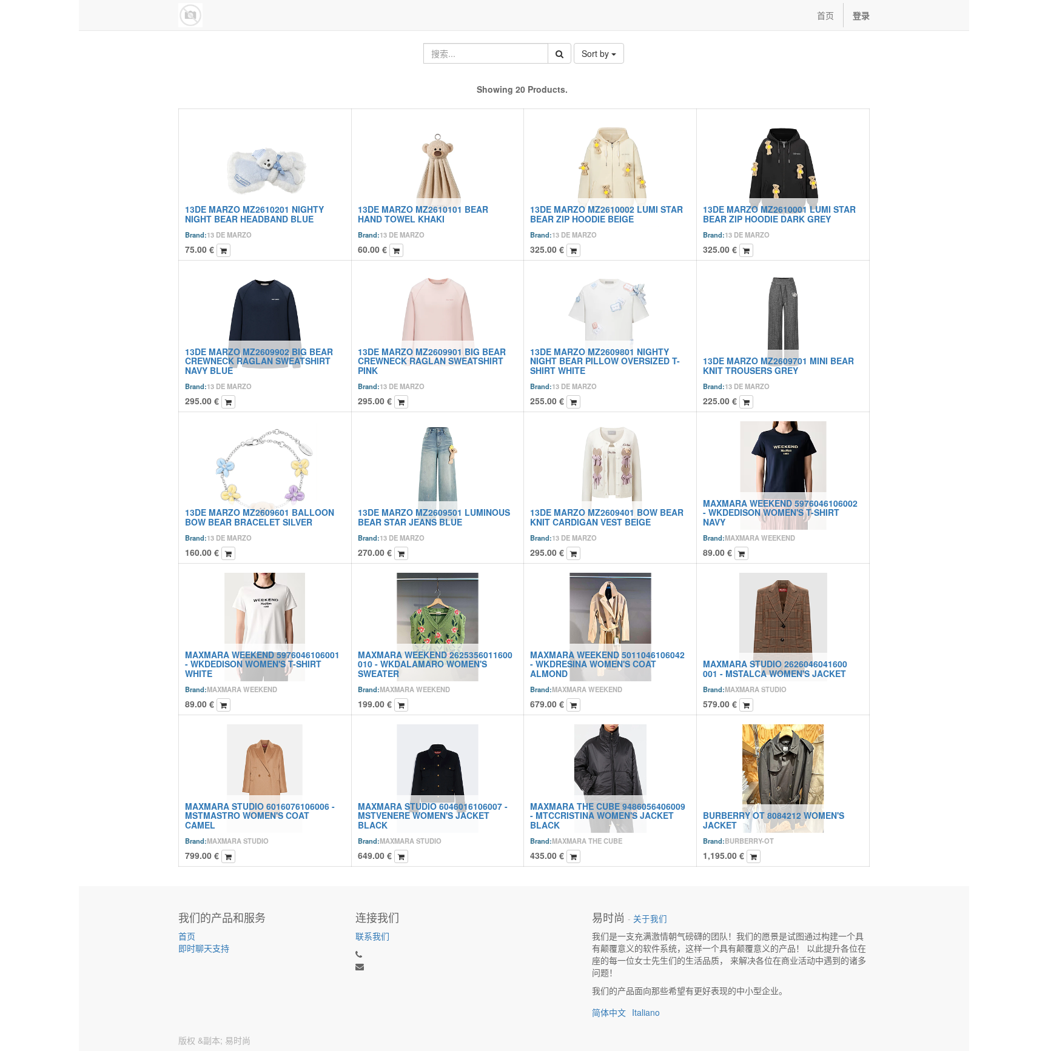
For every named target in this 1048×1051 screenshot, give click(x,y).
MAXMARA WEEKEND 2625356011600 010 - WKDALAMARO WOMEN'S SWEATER (435, 664)
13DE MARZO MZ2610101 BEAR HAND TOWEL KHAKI (423, 213)
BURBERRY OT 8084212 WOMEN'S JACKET (773, 819)
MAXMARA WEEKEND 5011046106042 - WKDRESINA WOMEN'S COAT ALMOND (607, 664)
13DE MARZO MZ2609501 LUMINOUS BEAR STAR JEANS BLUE (434, 516)
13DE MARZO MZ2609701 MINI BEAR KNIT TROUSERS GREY (778, 365)
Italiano (646, 1012)
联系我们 (372, 936)
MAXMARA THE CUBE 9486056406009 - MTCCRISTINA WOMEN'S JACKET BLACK (607, 815)
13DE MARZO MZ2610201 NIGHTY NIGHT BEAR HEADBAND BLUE (254, 213)
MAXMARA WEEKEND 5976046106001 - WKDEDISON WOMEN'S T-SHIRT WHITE (262, 664)
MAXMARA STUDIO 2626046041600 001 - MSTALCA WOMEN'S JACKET (775, 668)
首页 (186, 936)
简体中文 (609, 1012)
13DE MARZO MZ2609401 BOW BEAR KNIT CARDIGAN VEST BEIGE (607, 516)
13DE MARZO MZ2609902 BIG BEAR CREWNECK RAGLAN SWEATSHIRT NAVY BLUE (259, 360)
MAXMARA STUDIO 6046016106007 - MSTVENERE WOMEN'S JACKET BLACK (433, 815)
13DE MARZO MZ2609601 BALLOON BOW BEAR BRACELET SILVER (259, 516)
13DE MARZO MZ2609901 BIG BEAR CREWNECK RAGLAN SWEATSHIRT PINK (432, 360)
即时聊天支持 (203, 948)
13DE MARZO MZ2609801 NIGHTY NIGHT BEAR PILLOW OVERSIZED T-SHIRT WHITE (605, 360)
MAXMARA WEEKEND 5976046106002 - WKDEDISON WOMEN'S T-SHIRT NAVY (780, 512)
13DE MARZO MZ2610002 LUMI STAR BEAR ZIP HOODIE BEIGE (606, 213)
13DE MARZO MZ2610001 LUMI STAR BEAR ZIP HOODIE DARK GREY (779, 213)
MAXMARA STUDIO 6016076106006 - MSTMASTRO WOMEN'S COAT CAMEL (260, 815)
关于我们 (650, 918)
